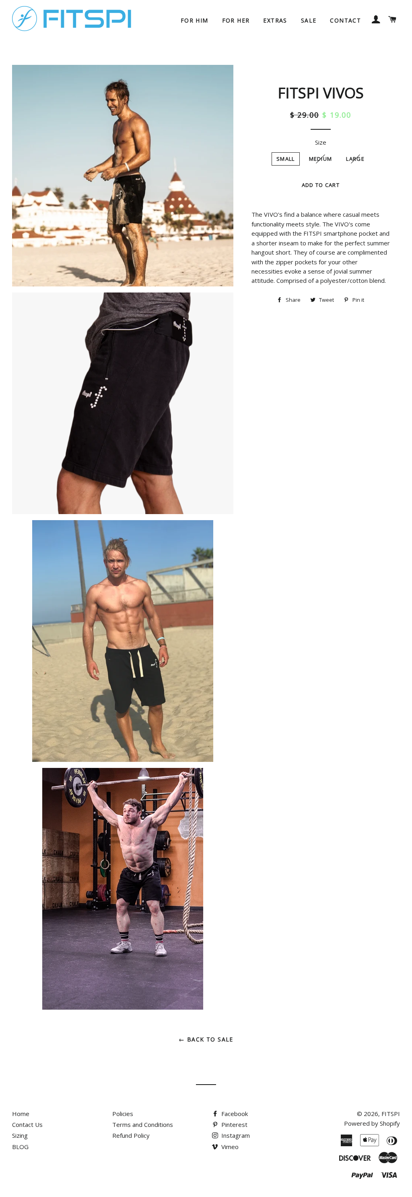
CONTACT (345, 20)
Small (285, 158)
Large (355, 158)
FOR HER (236, 20)
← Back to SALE (206, 1039)
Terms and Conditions (142, 1124)
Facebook (234, 1114)
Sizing (20, 1135)
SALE (309, 20)
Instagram (235, 1135)
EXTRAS (275, 20)
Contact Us (27, 1124)
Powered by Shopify (372, 1123)
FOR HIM (194, 20)
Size (320, 142)
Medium (320, 158)
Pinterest (233, 1124)
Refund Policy (131, 1135)
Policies (122, 1114)
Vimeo (229, 1147)
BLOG (20, 1147)
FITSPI (390, 1114)
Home (20, 1114)
